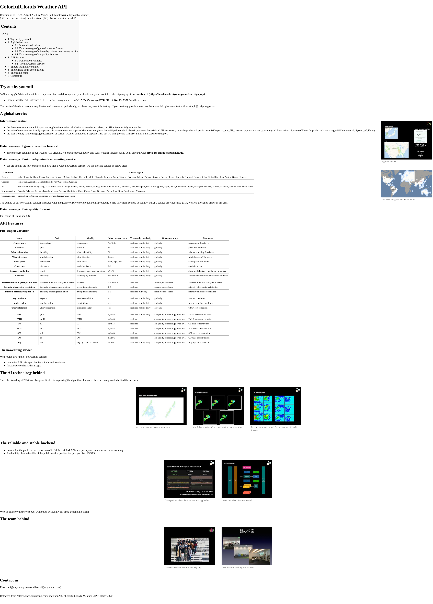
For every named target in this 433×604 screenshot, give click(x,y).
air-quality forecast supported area (170, 314)
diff (3, 18)
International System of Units (292, 130)
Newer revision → (60, 18)
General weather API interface (23, 100)
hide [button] (5, 33)
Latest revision (34, 18)
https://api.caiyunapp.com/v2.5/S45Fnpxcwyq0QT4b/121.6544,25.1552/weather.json (94, 100)
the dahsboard (140, 94)
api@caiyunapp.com (19, 587)
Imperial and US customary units (164, 130)
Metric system (89, 130)
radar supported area (163, 282)
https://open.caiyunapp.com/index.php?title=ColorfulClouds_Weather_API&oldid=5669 (65, 596)
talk (51, 15)
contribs (59, 15)
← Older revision (15, 18)
